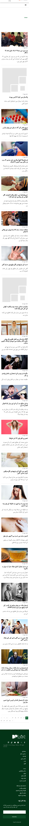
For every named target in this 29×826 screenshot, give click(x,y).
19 (18, 718)
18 (15, 718)
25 (7, 721)
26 (9, 721)
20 (21, 718)
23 (1, 721)
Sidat (20, 822)
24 (4, 721)
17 (12, 718)
